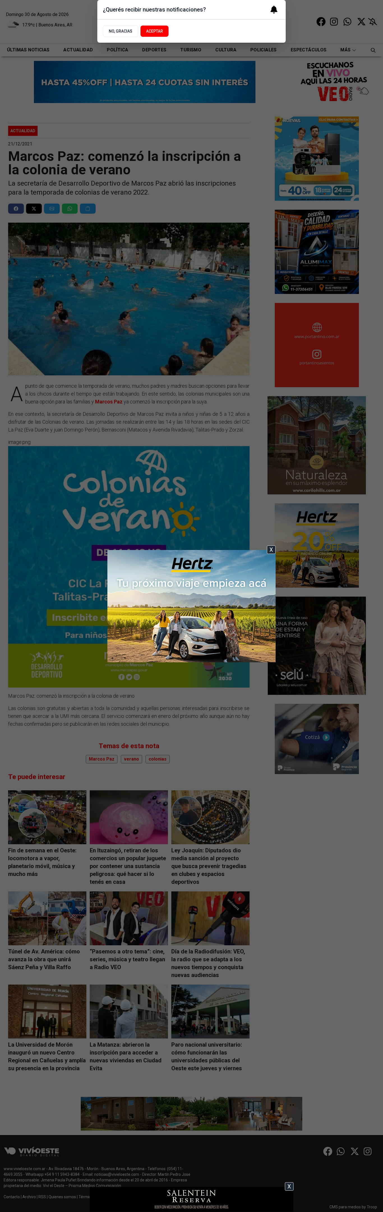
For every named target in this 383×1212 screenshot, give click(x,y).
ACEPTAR (154, 31)
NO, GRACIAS (120, 31)
